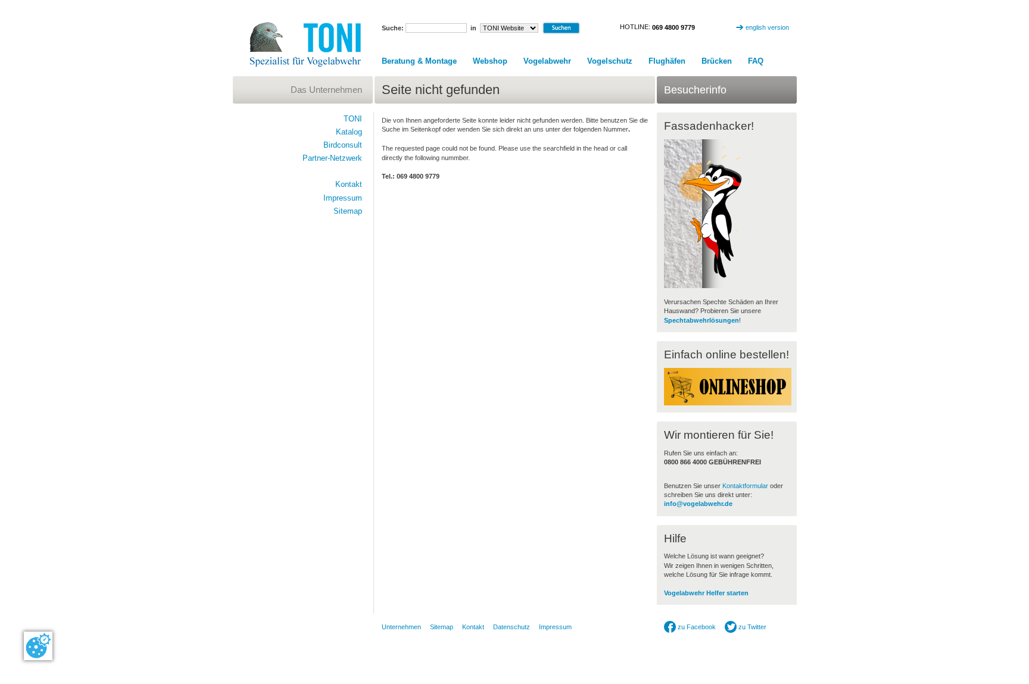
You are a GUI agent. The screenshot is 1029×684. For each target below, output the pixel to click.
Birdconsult (342, 144)
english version (767, 27)
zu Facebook (696, 626)
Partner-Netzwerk (332, 158)
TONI (353, 118)
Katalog (349, 131)
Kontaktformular (745, 485)
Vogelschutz (609, 61)
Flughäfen (666, 61)
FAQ (755, 61)
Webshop (490, 61)
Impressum (342, 197)
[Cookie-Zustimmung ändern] (38, 646)
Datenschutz (511, 626)
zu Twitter (751, 626)
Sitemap (347, 211)
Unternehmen (401, 626)
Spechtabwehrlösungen (701, 320)
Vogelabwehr (547, 61)
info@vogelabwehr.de (698, 503)
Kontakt (348, 184)
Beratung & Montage (419, 61)
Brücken (716, 61)
